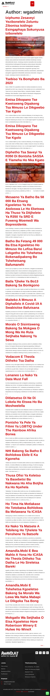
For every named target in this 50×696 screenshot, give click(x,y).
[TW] (40, 652)
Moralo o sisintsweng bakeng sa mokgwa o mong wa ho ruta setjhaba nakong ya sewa (22, 332)
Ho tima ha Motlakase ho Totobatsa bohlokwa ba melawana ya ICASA (24, 507)
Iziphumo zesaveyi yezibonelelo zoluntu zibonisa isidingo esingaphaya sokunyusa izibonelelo (24, 25)
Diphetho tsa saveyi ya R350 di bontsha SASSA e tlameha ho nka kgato (24, 156)
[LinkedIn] (47, 652)
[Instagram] (44, 652)
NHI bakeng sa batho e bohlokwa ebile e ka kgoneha (23, 454)
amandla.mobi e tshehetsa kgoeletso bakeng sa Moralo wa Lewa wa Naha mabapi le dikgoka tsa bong (22, 593)
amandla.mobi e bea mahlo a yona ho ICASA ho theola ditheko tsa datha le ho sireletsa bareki (24, 558)
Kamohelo (25, 691)
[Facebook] (36, 652)
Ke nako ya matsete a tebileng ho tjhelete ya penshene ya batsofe (23, 530)
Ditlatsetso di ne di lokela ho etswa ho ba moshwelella (23, 402)
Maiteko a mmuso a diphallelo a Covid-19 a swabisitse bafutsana (23, 303)
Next (43, 645)
